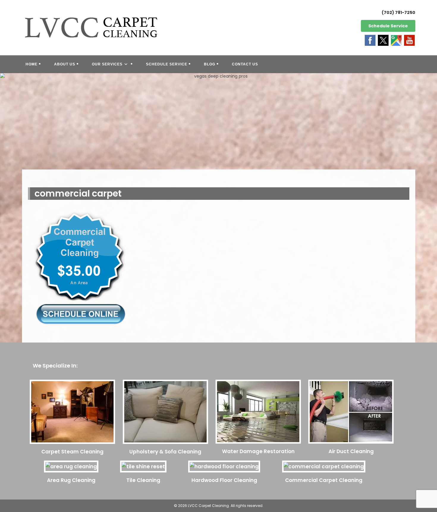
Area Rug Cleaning (71, 480)
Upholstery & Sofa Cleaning (165, 451)
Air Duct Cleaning (351, 451)
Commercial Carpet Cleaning (323, 480)
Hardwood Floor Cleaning (224, 480)
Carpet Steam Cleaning (72, 451)
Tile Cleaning (143, 480)
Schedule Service (388, 26)
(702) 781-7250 (398, 12)
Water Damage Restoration (258, 451)
